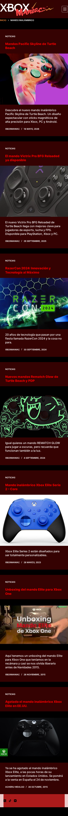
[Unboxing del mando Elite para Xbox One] (34, 624)
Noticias (10, 36)
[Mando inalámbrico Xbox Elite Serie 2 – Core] (34, 520)
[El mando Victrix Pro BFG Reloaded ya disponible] (34, 191)
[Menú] (65, 9)
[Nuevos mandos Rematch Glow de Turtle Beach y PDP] (34, 411)
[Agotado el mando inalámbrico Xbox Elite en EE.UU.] (34, 737)
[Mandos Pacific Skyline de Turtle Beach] (34, 79)
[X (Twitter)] (4, 800)
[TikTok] (10, 800)
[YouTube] (15, 800)
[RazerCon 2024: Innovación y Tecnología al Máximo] (34, 303)
